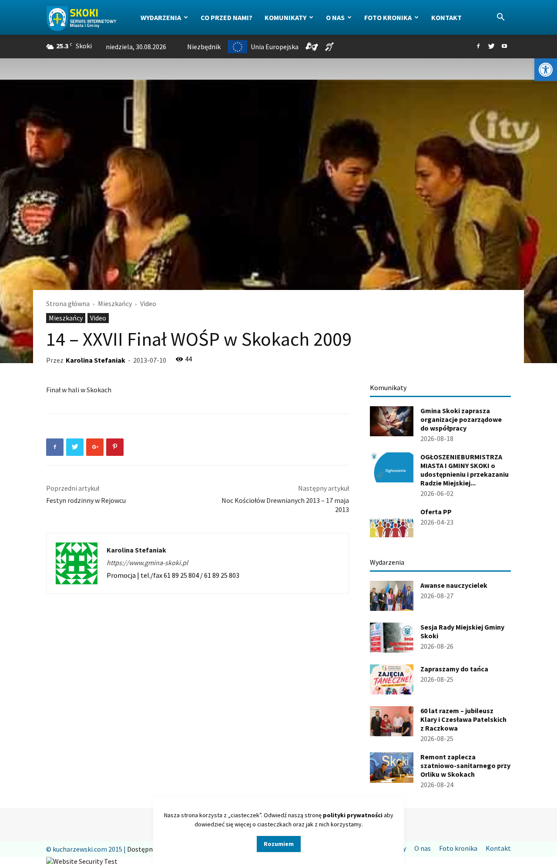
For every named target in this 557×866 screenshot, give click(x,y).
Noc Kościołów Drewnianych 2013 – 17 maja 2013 (285, 505)
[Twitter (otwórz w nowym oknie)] (491, 46)
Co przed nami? (226, 17)
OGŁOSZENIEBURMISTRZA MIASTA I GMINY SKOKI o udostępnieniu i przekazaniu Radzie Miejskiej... (464, 469)
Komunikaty (285, 17)
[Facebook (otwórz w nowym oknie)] (478, 46)
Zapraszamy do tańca (454, 668)
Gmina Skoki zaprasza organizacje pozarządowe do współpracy (461, 419)
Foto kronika (388, 17)
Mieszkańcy (115, 303)
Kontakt (446, 17)
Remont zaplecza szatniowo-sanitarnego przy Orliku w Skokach (465, 765)
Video (98, 317)
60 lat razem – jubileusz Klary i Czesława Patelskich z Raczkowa (463, 719)
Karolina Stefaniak (95, 360)
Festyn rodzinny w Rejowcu (86, 500)
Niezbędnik (204, 46)
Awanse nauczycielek (453, 585)
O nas (335, 17)
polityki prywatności (353, 815)
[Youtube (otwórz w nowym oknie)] (504, 46)
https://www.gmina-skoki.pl (147, 562)
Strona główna (68, 303)
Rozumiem (279, 844)
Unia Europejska (275, 46)
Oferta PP (436, 511)
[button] (545, 69)
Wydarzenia (161, 17)
